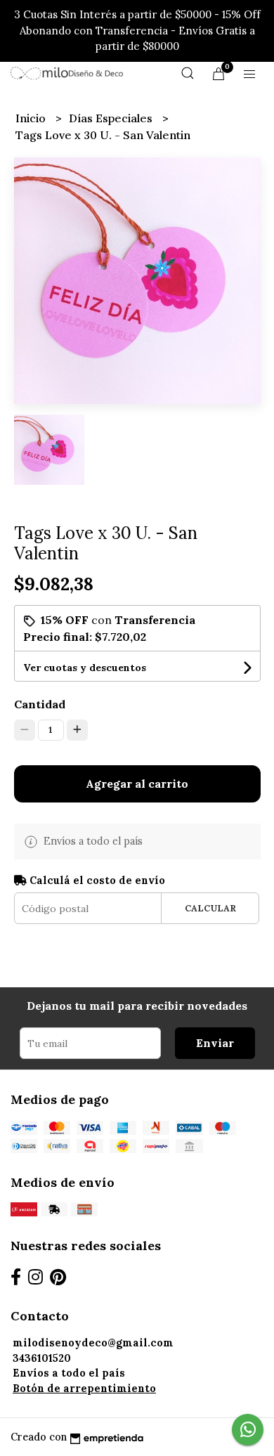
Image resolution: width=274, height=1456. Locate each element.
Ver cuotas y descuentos (84, 667)
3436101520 (42, 1358)
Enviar (215, 1043)
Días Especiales (112, 118)
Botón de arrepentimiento (84, 1388)
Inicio (31, 118)
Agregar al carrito (137, 783)
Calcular (210, 908)
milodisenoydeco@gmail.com (93, 1343)
